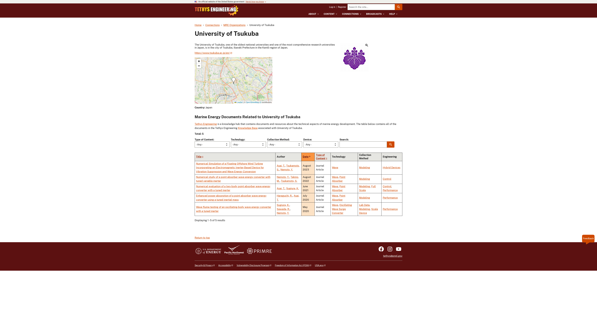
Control (387, 178)
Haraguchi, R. (284, 195)
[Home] (216, 10)
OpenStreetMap (252, 102)
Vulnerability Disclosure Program (253, 265)
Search (344, 139)
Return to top (202, 237)
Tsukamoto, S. (289, 181)
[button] (354, 57)
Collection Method (278, 139)
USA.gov (319, 265)
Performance (390, 190)
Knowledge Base (248, 128)
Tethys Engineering (206, 124)
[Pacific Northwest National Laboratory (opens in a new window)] (233, 251)
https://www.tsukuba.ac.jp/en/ (212, 52)
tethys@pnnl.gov (392, 255)
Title (198, 156)
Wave (335, 167)
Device (307, 139)
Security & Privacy (204, 265)
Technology (237, 139)
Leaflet (239, 102)
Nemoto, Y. (286, 169)
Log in (332, 7)
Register (342, 7)
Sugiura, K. (292, 188)
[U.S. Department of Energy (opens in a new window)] (208, 251)
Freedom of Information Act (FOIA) (292, 265)
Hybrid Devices (391, 167)
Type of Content (204, 139)
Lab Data (364, 205)
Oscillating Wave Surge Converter (342, 209)
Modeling (364, 167)
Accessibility (224, 265)
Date (307, 156)
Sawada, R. (283, 209)
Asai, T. (281, 165)
